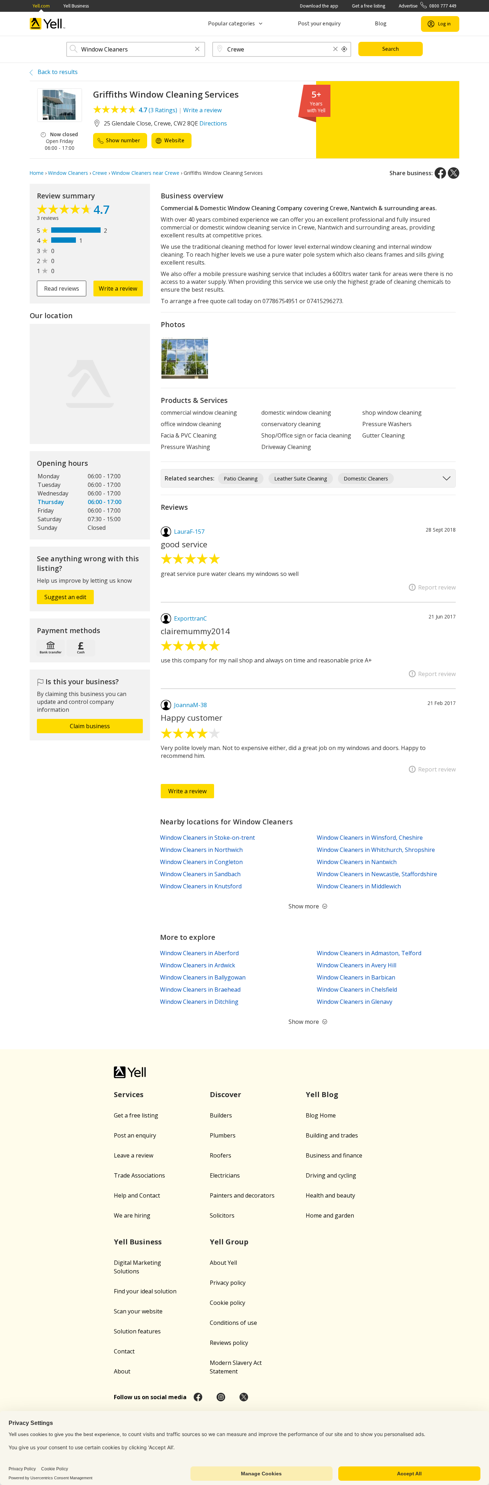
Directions (213, 123)
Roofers (220, 1155)
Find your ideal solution (145, 1291)
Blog (381, 24)
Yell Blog (322, 1094)
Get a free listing (368, 6)
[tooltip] (344, 49)
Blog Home (321, 1115)
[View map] (90, 384)
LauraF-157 (189, 532)
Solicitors (222, 1215)
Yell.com (41, 6)
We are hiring (132, 1215)
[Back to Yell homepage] (48, 24)
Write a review (202, 110)
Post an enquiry (135, 1135)
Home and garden (330, 1215)
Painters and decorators (242, 1195)
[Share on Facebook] (440, 173)
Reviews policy (229, 1343)
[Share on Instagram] (221, 1397)
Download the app (319, 6)
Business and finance (334, 1155)
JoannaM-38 (190, 705)
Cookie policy (227, 1303)
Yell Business (76, 6)
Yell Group (229, 1242)
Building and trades (332, 1135)
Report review (437, 587)
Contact (124, 1351)
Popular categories (231, 24)
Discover (225, 1094)
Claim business (90, 726)
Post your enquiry (319, 24)
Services (129, 1094)
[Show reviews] (65, 211)
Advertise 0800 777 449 (427, 6)
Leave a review (133, 1155)
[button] (197, 49)
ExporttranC (190, 618)
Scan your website (138, 1311)
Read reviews (61, 288)
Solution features (137, 1331)
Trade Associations (139, 1175)
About (122, 1371)
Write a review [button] (118, 288)
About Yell (223, 1263)
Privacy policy (228, 1283)
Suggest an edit (65, 597)
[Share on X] (453, 173)
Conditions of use (233, 1323)
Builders (221, 1115)
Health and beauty (330, 1195)
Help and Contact (137, 1195)
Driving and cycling (331, 1175)
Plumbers (223, 1135)
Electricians (225, 1175)
